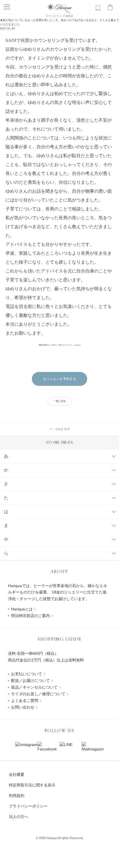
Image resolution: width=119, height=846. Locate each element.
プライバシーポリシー (28, 806)
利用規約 (16, 795)
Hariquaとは (22, 609)
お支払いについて (26, 674)
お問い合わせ (22, 707)
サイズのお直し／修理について (38, 694)
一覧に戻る (59, 401)
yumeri (77, 345)
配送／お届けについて (30, 680)
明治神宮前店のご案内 (30, 615)
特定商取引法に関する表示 (32, 785)
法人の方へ (18, 816)
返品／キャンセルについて (34, 687)
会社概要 (16, 774)
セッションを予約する (59, 379)
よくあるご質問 (24, 700)
